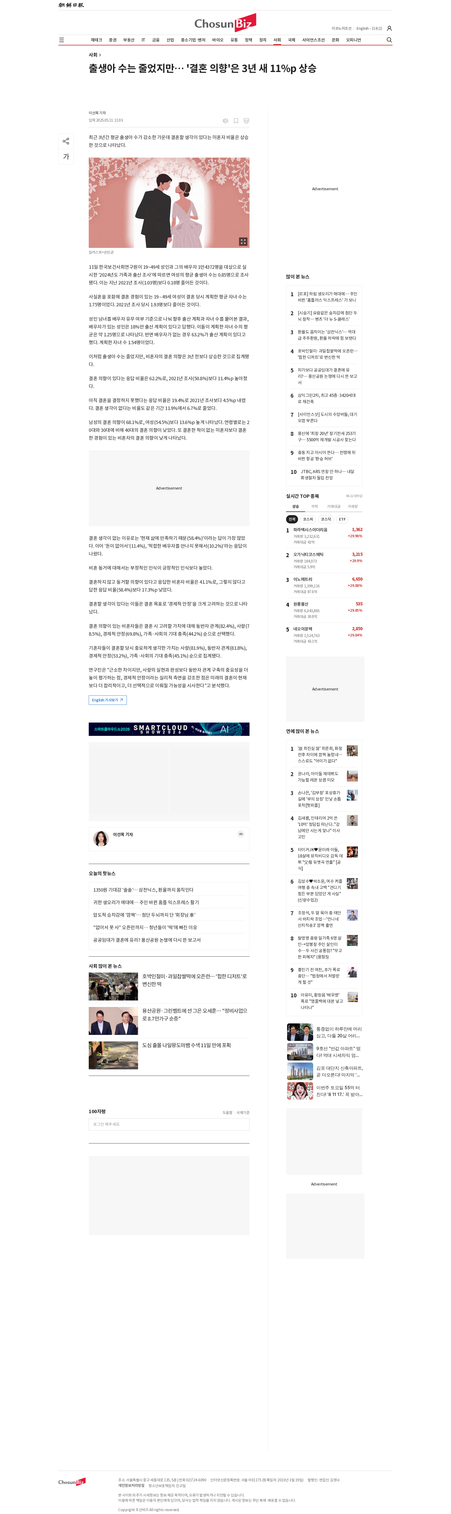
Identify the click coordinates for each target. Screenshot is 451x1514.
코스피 (308, 519)
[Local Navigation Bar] (61, 40)
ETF (342, 519)
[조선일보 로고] (71, 5)
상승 (295, 506)
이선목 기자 (97, 113)
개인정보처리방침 (131, 1485)
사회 (93, 55)
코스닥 (326, 519)
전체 (292, 519)
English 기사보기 (105, 700)
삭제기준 (243, 1112)
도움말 (228, 1112)
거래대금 (334, 506)
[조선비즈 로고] (225, 22)
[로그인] (389, 28)
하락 (314, 506)
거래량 (353, 506)
